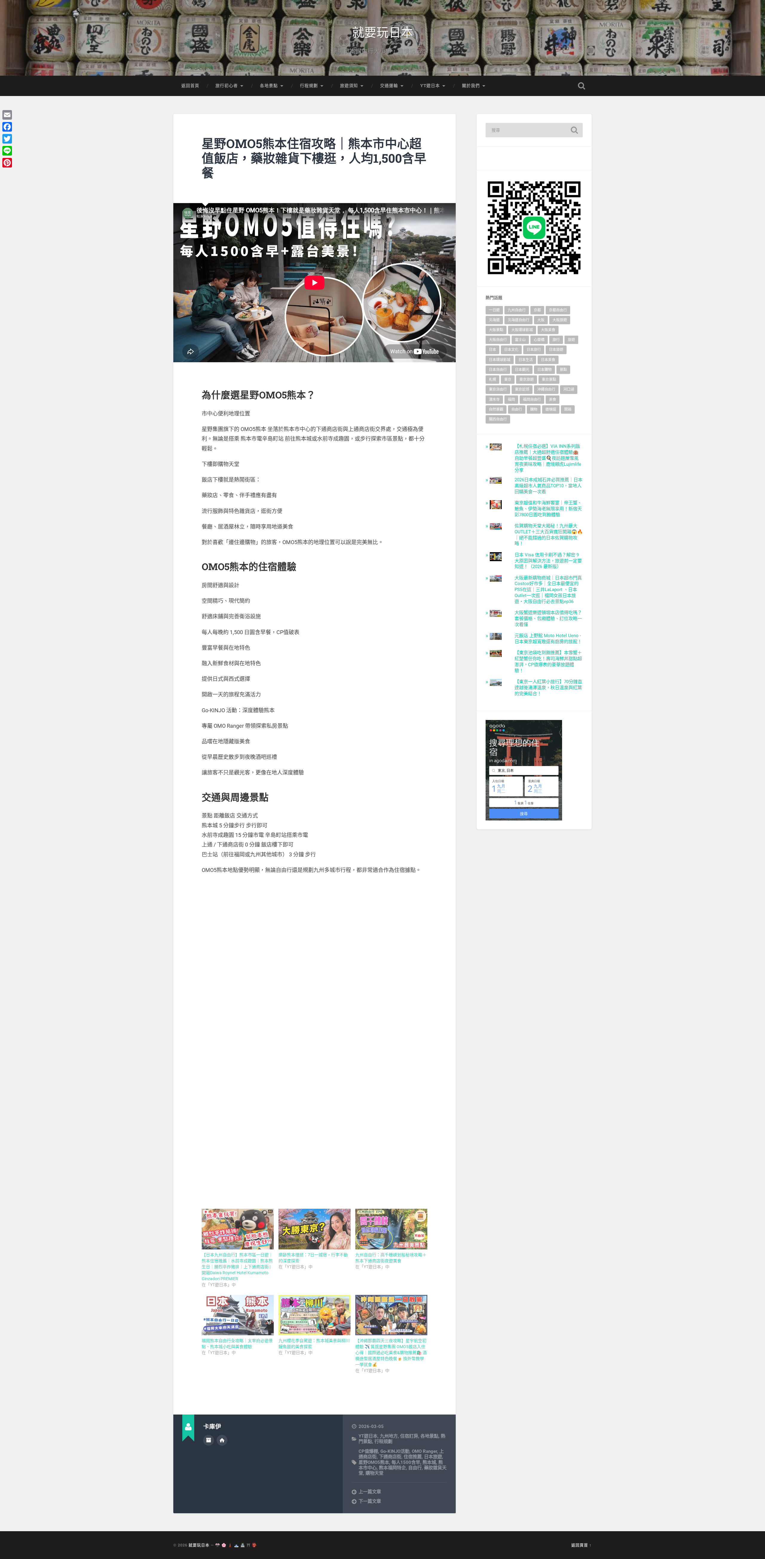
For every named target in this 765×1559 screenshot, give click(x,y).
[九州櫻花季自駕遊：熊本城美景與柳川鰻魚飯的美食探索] (315, 1315)
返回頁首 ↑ (581, 1545)
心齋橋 (539, 340)
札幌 (492, 379)
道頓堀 (550, 409)
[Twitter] (7, 139)
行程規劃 (309, 85)
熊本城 (429, 1462)
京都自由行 (558, 310)
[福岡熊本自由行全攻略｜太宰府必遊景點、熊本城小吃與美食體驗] (238, 1315)
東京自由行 (498, 389)
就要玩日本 (382, 31)
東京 (507, 379)
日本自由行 (498, 370)
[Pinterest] (7, 163)
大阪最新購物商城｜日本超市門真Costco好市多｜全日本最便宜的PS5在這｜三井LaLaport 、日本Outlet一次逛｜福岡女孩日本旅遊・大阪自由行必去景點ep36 (548, 590)
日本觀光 (522, 370)
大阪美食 (548, 330)
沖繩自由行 (546, 389)
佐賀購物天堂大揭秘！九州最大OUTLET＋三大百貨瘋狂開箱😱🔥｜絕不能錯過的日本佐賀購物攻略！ (549, 534)
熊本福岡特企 (392, 1467)
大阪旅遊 (560, 320)
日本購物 (544, 370)
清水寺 (494, 400)
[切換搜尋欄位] (581, 86)
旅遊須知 (349, 85)
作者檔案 (208, 1440)
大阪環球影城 (522, 330)
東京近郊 (522, 389)
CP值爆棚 (368, 1451)
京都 (537, 310)
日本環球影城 (499, 360)
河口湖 (568, 389)
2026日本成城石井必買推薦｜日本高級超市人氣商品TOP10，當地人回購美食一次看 (548, 485)
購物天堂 (374, 1473)
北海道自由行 (518, 320)
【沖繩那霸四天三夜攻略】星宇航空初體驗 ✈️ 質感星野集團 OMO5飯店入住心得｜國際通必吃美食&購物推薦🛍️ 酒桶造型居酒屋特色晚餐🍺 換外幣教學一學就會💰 (391, 1352)
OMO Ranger (424, 1451)
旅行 (556, 340)
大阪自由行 (498, 340)
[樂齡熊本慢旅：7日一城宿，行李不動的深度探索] (315, 1229)
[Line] (7, 151)
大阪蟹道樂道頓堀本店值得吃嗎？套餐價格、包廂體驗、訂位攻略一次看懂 (548, 618)
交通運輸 (389, 85)
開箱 (567, 409)
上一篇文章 (370, 1491)
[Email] (7, 115)
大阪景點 (496, 330)
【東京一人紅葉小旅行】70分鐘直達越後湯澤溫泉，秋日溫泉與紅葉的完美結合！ (548, 687)
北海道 (494, 320)
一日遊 (494, 310)
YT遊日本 (430, 85)
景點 (563, 370)
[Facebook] (7, 127)
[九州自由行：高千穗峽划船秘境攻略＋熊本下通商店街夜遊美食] (391, 1229)
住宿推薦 (413, 1456)
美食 (552, 400)
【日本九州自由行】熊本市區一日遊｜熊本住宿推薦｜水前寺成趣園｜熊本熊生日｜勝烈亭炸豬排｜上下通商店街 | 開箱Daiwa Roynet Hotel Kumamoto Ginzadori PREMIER (237, 1266)
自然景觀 (496, 409)
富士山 (520, 340)
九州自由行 (517, 310)
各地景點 (269, 85)
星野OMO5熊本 (374, 1462)
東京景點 (549, 379)
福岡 (511, 400)
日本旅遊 (433, 1456)
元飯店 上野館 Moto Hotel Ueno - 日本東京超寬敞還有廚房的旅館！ (548, 638)
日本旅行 (534, 350)
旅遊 (571, 340)
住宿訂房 (409, 1436)
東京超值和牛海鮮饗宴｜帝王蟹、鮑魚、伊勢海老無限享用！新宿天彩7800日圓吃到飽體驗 (548, 508)
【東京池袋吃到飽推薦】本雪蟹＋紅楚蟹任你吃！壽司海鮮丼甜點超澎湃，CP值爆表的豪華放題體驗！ (548, 661)
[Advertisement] (315, 923)
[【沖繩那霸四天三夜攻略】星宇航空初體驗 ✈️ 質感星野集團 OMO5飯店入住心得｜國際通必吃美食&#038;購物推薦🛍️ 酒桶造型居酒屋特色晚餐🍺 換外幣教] (391, 1315)
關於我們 (471, 85)
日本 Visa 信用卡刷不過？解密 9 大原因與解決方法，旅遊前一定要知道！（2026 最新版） (548, 561)
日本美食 (548, 360)
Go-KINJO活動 (394, 1451)
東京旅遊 (526, 379)
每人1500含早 (405, 1462)
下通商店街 (390, 1456)
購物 (533, 409)
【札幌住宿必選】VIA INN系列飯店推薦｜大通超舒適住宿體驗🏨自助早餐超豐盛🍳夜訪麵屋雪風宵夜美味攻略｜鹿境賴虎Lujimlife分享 (548, 458)
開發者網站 (222, 1440)
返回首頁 (190, 85)
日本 (492, 350)
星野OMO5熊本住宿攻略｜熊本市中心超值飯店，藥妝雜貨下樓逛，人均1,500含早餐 (314, 158)
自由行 (415, 1467)
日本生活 (525, 360)
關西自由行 (498, 419)
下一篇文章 (370, 1501)
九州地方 (389, 1436)
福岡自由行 (532, 400)
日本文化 (511, 350)
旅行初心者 (226, 85)
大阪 (540, 320)
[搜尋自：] (534, 130)
